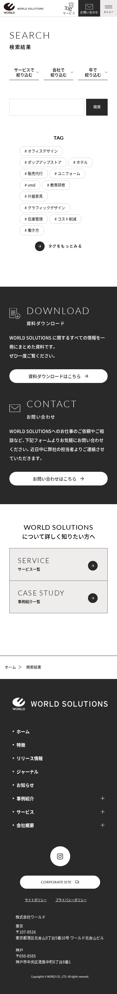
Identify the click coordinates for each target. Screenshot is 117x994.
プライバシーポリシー (71, 899)
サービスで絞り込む (24, 72)
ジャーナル (27, 771)
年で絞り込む (93, 72)
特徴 (21, 744)
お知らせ (25, 784)
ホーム (10, 667)
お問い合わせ (89, 12)
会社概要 (25, 825)
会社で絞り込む (59, 72)
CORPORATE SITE (56, 882)
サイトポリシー (36, 899)
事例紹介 (25, 798)
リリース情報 (30, 758)
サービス (69, 13)
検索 (97, 107)
